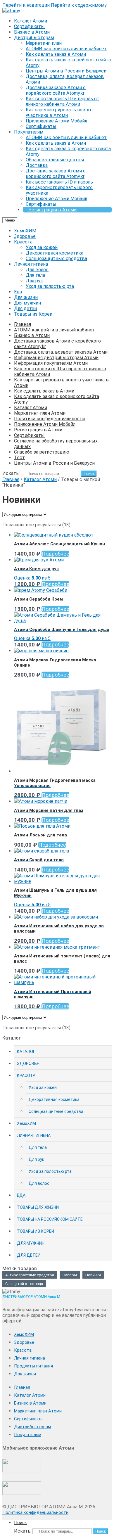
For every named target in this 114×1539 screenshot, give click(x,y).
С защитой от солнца (24, 1284)
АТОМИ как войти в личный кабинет (66, 48)
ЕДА (21, 1195)
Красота (23, 242)
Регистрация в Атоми (52, 209)
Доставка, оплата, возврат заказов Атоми (61, 352)
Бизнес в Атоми (32, 32)
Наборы (70, 1275)
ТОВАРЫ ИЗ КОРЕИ (35, 1231)
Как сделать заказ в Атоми (56, 54)
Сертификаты (29, 26)
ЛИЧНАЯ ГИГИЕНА (34, 1135)
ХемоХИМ (25, 231)
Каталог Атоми (30, 21)
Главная (22, 324)
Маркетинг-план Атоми (39, 413)
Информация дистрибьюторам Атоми (56, 357)
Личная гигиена (31, 264)
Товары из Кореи (33, 314)
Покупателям (28, 132)
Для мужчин (27, 303)
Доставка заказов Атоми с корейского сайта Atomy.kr (56, 90)
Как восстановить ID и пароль (59, 182)
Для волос (37, 269)
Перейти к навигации (26, 5)
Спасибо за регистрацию (41, 452)
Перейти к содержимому (79, 5)
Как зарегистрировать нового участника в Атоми (59, 112)
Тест (19, 457)
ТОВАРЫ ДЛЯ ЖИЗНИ (38, 1207)
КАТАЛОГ (26, 1051)
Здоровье (25, 236)
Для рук (34, 280)
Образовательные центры (55, 159)
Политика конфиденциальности (49, 418)
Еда (18, 292)
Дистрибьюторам (34, 37)
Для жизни (26, 297)
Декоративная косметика (54, 253)
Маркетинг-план (44, 43)
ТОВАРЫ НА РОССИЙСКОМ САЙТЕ (50, 1219)
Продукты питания (33, 1366)
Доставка (37, 165)
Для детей (25, 308)
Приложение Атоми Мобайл (56, 121)
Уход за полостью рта (50, 286)
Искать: (11, 473)
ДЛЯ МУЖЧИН (30, 1243)
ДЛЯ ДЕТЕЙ (28, 1255)
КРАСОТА (26, 1075)
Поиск (89, 473)
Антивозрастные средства (29, 1275)
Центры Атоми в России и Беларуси (66, 71)
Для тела (35, 275)
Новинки (93, 1275)
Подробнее (55, 554)
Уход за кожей (42, 247)
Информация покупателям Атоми (51, 363)
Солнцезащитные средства (56, 258)
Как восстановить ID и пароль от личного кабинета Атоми (62, 101)
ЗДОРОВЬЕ (28, 1063)
